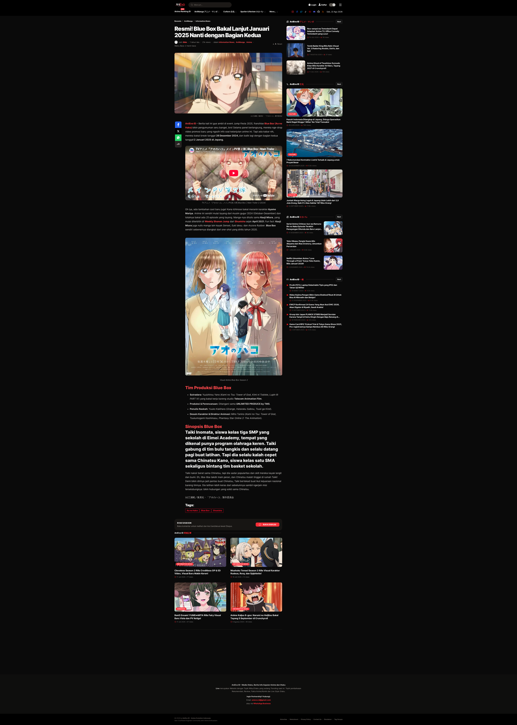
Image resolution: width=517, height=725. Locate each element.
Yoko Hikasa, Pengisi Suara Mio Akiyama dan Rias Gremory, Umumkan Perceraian (304, 244)
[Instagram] (293, 12)
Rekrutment (294, 719)
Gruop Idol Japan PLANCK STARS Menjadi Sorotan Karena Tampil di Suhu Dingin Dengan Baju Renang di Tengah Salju (313, 317)
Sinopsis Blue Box (203, 426)
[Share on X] (178, 131)
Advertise (283, 719)
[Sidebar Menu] (340, 5)
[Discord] (314, 12)
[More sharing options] (178, 144)
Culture (292, 114)
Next (339, 22)
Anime (249, 42)
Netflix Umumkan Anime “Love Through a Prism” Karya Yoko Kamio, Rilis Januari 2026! (303, 261)
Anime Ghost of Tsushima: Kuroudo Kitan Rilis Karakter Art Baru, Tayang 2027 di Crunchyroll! (323, 66)
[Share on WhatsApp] (178, 137)
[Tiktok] (306, 12)
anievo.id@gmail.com (261, 700)
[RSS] (323, 12)
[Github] (318, 12)
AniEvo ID (302, 22)
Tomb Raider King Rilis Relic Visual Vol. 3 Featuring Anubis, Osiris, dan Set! (323, 48)
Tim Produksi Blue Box (208, 387)
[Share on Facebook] (178, 125)
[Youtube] (310, 12)
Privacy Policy (306, 719)
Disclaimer (328, 719)
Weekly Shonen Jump (217, 221)
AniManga (188, 21)
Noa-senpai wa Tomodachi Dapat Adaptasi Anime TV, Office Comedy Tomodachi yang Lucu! (323, 31)
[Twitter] (301, 12)
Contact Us (317, 719)
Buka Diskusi (269, 524)
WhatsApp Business (262, 703)
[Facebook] (297, 12)
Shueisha (240, 221)
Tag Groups (338, 719)
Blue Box (205, 510)
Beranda (177, 21)
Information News (203, 21)
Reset (279, 44)
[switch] (332, 4)
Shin (185, 42)
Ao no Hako (192, 510)
